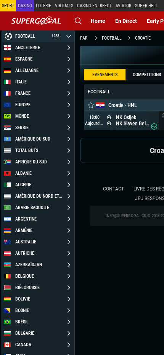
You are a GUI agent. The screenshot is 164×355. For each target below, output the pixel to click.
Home (98, 21)
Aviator (123, 5)
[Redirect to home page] (36, 20)
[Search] (78, 21)
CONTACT (113, 189)
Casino (25, 5)
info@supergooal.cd (126, 215)
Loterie (43, 5)
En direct (126, 21)
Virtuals (64, 5)
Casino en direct (94, 5)
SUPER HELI (146, 5)
